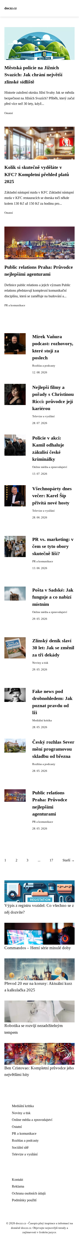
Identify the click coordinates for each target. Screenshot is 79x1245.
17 (51, 860)
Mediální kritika (42, 720)
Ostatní (8, 113)
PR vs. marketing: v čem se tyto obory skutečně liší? (53, 546)
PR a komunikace (14, 305)
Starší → (69, 860)
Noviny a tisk (40, 662)
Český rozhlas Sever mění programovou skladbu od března (53, 749)
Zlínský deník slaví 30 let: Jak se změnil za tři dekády (53, 648)
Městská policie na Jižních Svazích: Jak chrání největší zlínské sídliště (33, 75)
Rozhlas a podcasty (43, 365)
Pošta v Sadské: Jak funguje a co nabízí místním (52, 597)
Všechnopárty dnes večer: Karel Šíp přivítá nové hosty (52, 496)
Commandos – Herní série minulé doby (37, 947)
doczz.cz (10, 8)
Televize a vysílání (43, 416)
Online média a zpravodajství (49, 467)
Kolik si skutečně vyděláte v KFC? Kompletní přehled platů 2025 (36, 174)
